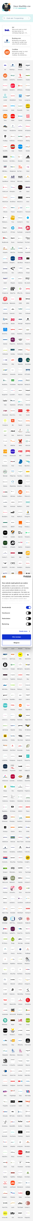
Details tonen (23, 631)
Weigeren (16, 642)
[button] (16, 30)
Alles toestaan (16, 637)
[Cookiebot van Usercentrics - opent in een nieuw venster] (23, 577)
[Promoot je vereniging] (9, 10)
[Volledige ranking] (9, 4)
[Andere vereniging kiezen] (3, 10)
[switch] (28, 613)
